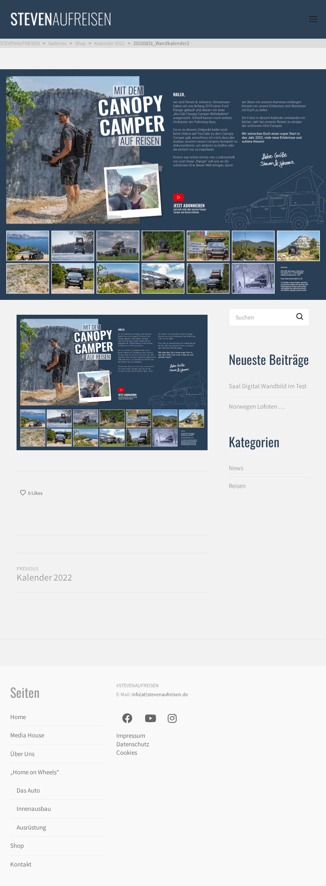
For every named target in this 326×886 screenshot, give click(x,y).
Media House (27, 735)
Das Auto (28, 790)
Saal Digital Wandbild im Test (267, 386)
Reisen (237, 486)
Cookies (126, 752)
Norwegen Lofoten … (257, 406)
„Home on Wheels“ (34, 772)
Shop (17, 845)
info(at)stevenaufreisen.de (160, 694)
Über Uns (22, 754)
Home (18, 717)
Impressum (130, 735)
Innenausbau (34, 808)
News (236, 468)
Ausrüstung (31, 827)
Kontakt (20, 864)
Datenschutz (132, 744)
